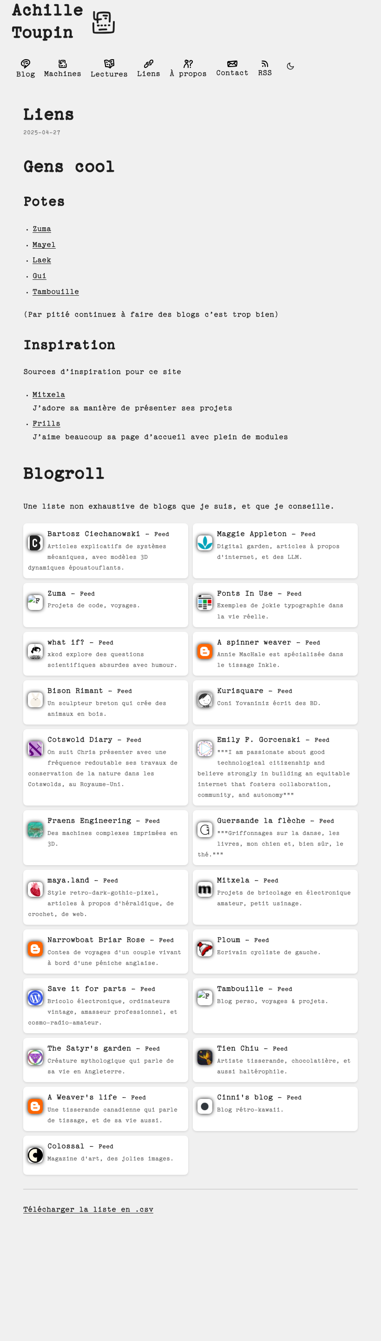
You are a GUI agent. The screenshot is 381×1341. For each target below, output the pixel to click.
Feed (161, 534)
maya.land (68, 881)
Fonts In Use (247, 594)
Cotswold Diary (79, 740)
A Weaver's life (82, 1098)
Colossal (66, 1147)
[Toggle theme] (290, 68)
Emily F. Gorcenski (259, 740)
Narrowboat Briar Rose (96, 940)
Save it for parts (86, 989)
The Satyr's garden (89, 1049)
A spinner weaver (254, 643)
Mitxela (49, 395)
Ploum (228, 940)
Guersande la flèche (261, 821)
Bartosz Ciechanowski (93, 534)
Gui (39, 276)
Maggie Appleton (252, 534)
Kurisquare (240, 691)
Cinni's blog (245, 1098)
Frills (46, 424)
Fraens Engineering (89, 821)
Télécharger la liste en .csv (88, 1210)
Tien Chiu (238, 1049)
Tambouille (56, 292)
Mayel (44, 245)
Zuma (42, 229)
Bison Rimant (75, 691)
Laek (42, 260)
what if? (66, 643)
